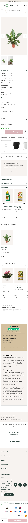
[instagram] (15, 485)
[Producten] (18, 5)
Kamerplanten (8, 15)
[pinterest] (25, 485)
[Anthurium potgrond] (20, 196)
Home (3, 15)
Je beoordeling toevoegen (8, 313)
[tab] (14, 452)
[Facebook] (20, 485)
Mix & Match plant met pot (8, 137)
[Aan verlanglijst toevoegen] (25, 131)
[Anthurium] (7, 237)
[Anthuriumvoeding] (7, 196)
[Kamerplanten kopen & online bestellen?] (7, 5)
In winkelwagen (17, 520)
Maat (2, 124)
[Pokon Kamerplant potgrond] (20, 275)
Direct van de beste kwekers (14, 1)
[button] (2, 18)
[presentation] (3, 36)
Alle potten (21, 137)
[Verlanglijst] (22, 5)
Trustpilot (11, 503)
